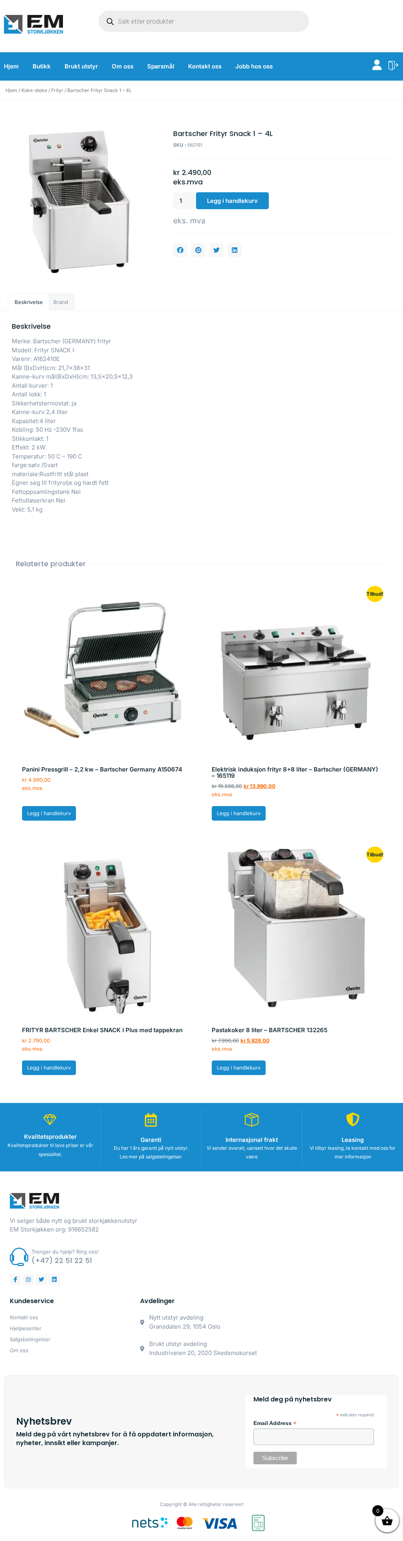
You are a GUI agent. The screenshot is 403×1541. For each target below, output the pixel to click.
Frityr (57, 90)
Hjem (11, 66)
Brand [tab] (61, 302)
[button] (180, 250)
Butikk (42, 66)
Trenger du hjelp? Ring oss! (65, 1251)
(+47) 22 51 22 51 (61, 1260)
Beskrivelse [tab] (29, 302)
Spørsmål (160, 66)
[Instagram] (28, 1279)
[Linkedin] (54, 1279)
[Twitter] (41, 1279)
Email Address (274, 1423)
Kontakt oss (205, 66)
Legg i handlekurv (232, 200)
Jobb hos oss (254, 66)
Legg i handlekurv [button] (49, 813)
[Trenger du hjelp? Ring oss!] (19, 1257)
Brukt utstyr (81, 66)
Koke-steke (34, 90)
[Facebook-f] (15, 1279)
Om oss (122, 66)
